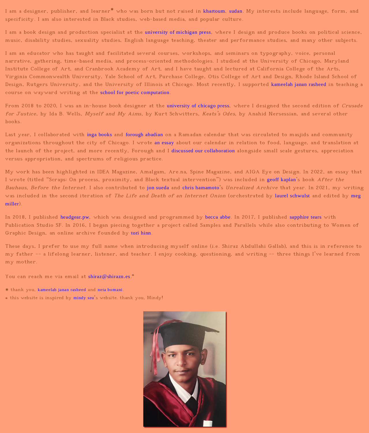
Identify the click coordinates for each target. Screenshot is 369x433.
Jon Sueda (158, 187)
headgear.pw (75, 217)
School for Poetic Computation (135, 92)
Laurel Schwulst (292, 195)
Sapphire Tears (306, 217)
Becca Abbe (218, 217)
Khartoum (214, 11)
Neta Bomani (110, 289)
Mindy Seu (84, 297)
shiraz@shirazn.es (109, 276)
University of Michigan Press (178, 32)
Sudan (235, 11)
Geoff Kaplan (281, 179)
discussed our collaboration (203, 150)
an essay (164, 142)
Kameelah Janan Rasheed (298, 84)
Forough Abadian (144, 134)
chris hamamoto (200, 187)
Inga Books (99, 134)
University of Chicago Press (198, 105)
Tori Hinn (141, 233)
